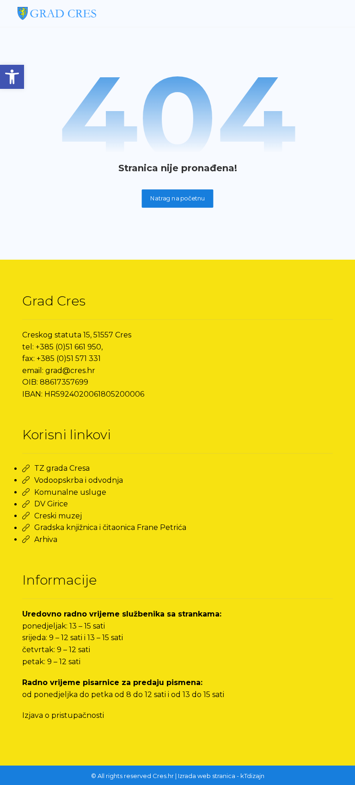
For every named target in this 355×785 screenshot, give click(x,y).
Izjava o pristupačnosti (63, 715)
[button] (12, 77)
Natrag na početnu (177, 198)
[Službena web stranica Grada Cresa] (57, 13)
